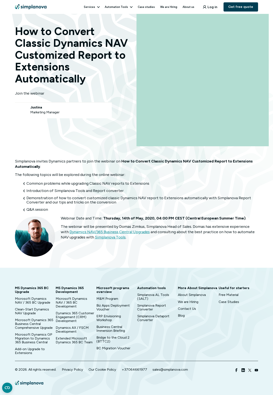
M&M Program (107, 299)
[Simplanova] (30, 4)
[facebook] (236, 371)
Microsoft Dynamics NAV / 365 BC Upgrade (32, 300)
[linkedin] (243, 371)
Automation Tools (116, 7)
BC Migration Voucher (113, 348)
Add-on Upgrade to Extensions (30, 351)
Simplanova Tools (110, 237)
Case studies (146, 7)
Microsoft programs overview (112, 290)
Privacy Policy (72, 369)
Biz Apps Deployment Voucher (113, 307)
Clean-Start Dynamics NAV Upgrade (32, 311)
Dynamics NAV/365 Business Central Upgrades (110, 232)
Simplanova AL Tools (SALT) (153, 297)
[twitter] (249, 371)
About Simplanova (192, 295)
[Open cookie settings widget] (7, 388)
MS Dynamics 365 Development (70, 290)
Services (89, 7)
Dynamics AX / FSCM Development (72, 330)
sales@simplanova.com (170, 369)
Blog (181, 315)
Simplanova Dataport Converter (153, 318)
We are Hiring (168, 7)
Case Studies (229, 302)
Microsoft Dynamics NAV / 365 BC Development (71, 302)
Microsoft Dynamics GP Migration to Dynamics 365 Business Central (33, 338)
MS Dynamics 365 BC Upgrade (32, 290)
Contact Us (187, 309)
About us (188, 7)
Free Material (228, 295)
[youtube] (256, 371)
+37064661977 (134, 369)
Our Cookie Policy (102, 369)
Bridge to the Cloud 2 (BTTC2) (112, 339)
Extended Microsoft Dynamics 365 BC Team (74, 340)
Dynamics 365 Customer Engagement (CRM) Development (75, 317)
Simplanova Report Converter (151, 307)
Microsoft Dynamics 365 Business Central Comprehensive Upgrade (34, 324)
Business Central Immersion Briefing (110, 329)
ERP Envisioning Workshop (108, 318)
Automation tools (151, 288)
